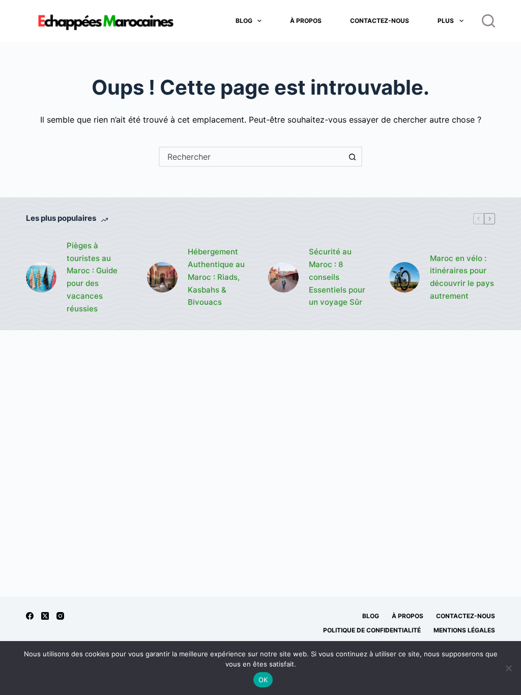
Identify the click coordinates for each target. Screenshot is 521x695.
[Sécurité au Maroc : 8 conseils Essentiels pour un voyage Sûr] (283, 277)
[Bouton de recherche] (352, 157)
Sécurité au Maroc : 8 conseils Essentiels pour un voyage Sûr (337, 277)
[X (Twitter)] (45, 616)
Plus (446, 20)
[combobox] (251, 157)
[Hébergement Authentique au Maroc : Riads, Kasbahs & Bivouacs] (162, 277)
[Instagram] (60, 616)
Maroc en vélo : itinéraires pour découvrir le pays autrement (462, 277)
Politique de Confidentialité (372, 630)
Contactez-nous (379, 20)
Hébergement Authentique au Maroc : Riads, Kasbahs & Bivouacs (216, 277)
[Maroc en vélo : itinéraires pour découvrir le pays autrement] (404, 277)
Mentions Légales (464, 630)
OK (263, 680)
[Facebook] (30, 616)
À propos (306, 20)
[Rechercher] (488, 20)
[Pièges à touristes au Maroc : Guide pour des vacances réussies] (41, 277)
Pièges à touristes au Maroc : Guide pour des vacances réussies (92, 277)
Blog (244, 20)
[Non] (508, 668)
